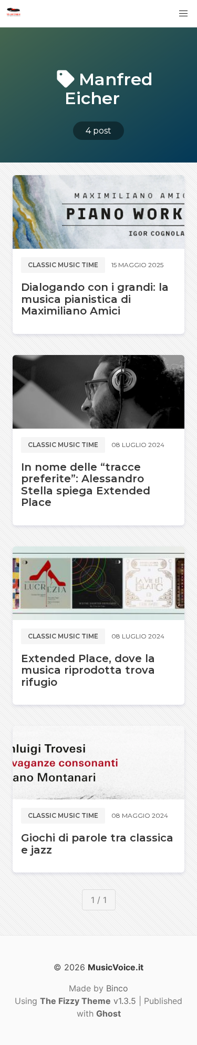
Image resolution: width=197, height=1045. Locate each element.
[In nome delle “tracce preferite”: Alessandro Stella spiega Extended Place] (98, 392)
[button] (183, 13)
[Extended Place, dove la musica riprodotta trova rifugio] (98, 583)
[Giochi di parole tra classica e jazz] (98, 762)
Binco (117, 988)
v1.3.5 (88, 1001)
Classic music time (63, 265)
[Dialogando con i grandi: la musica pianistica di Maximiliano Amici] (98, 212)
